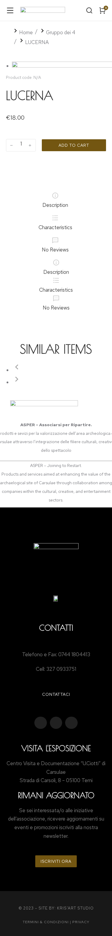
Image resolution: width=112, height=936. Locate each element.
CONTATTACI (56, 694)
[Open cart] (102, 10)
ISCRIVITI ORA (56, 861)
